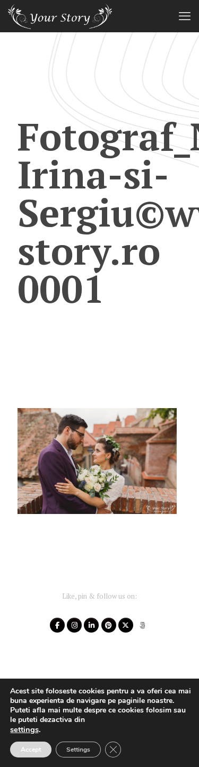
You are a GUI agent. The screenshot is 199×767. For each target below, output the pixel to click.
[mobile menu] (185, 16)
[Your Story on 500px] (142, 625)
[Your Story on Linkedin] (91, 625)
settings (24, 729)
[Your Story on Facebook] (57, 625)
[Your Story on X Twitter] (125, 625)
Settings (78, 749)
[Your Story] (60, 16)
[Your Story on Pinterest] (108, 625)
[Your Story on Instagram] (74, 625)
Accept (31, 749)
